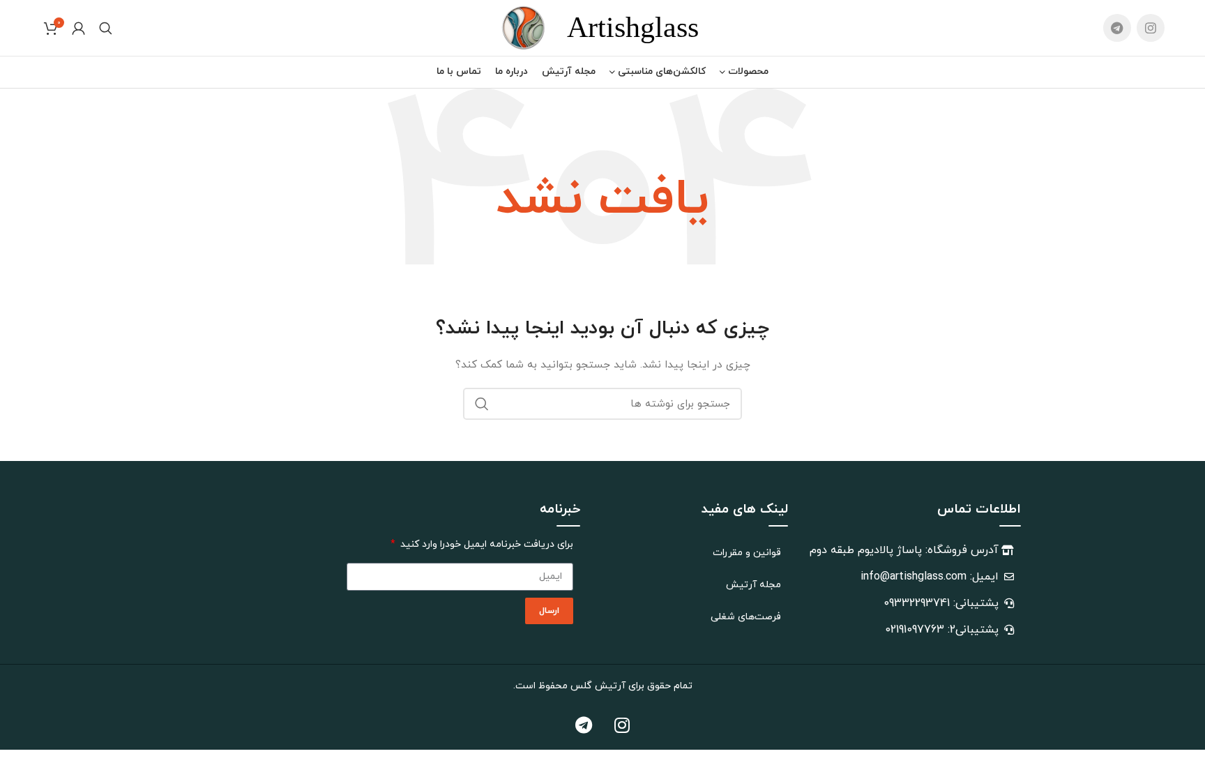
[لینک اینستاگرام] (1151, 28)
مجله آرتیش (753, 584)
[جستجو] (105, 28)
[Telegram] (583, 725)
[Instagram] (622, 725)
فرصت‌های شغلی (746, 616)
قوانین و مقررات (747, 552)
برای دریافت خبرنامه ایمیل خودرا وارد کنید (485, 544)
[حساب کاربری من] (78, 28)
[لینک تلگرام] (1117, 28)
